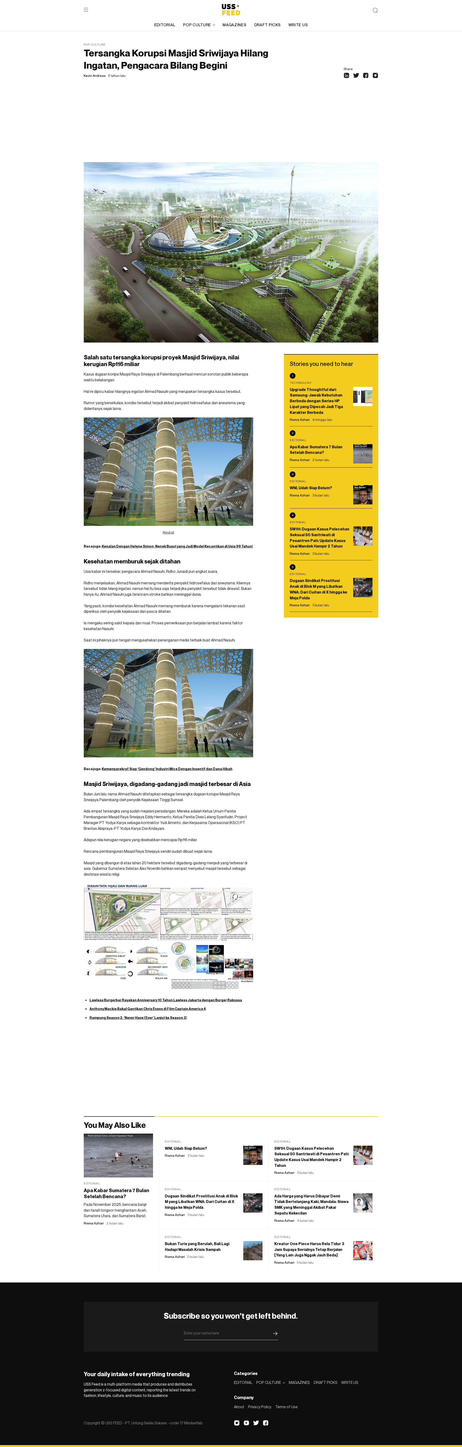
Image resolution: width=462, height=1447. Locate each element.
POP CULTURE (197, 24)
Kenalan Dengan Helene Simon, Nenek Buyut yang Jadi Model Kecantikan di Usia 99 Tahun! (177, 546)
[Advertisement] (231, 126)
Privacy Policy (259, 1406)
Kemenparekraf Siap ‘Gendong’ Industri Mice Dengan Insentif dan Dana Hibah (167, 769)
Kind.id (168, 532)
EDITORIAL (164, 24)
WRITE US (298, 24)
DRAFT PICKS (267, 24)
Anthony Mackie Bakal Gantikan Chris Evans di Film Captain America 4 (148, 1009)
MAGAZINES (234, 24)
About (239, 1406)
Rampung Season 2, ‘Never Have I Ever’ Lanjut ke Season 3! (138, 1018)
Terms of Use (286, 1406)
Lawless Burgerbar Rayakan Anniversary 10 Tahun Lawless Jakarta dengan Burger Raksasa (166, 1000)
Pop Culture (95, 44)
